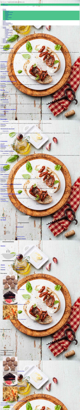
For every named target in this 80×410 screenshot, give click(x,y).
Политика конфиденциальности (6, 404)
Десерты (3, 264)
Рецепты (4, 10)
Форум (4, 21)
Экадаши (7, 19)
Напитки (7, 15)
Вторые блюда (6, 92)
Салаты (6, 16)
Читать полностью (4, 65)
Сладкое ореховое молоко (7, 48)
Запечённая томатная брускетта (8, 81)
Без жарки (7, 11)
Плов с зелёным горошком (7, 151)
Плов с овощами (4, 174)
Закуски (6, 13)
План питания (5, 24)
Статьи (4, 20)
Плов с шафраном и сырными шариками (11, 184)
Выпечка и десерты (9, 12)
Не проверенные (3, 61)
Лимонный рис (4, 99)
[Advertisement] (35, 340)
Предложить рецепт (7, 22)
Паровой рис (3, 119)
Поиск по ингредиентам (8, 23)
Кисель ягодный (4, 71)
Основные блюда (8, 14)
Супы (6, 18)
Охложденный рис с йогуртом (8, 109)
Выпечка (3, 245)
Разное (1, 331)
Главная (4, 9)
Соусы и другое (8, 17)
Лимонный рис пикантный (7, 128)
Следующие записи (4, 201)
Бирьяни (2, 90)
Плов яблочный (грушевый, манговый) (10, 193)
